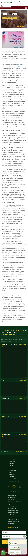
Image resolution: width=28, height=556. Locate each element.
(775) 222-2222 (22, 380)
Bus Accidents (11, 499)
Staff (11, 465)
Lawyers (12, 463)
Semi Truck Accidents (13, 514)
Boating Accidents (12, 497)
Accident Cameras (14, 481)
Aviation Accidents (12, 495)
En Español (13, 479)
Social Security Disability (13, 519)
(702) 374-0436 (22, 344)
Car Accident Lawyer (12, 508)
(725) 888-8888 (22, 434)
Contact (12, 476)
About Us (12, 461)
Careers (12, 468)
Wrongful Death (11, 523)
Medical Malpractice (12, 506)
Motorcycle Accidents (13, 510)
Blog (11, 472)
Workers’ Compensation (13, 521)
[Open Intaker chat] (10, 555)
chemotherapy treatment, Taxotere (11, 66)
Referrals (12, 474)
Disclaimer (8, 552)
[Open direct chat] (24, 536)
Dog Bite (10, 504)
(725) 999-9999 (22, 416)
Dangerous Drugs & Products (14, 501)
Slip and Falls (11, 517)
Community (13, 470)
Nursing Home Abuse (13, 512)
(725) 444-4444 (22, 398)
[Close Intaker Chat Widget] (26, 536)
